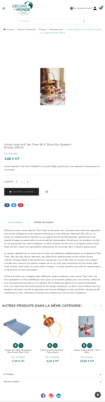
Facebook (7, 205)
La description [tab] (15, 222)
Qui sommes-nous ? (81, 8)
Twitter (14, 205)
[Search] (84, 21)
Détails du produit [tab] (43, 222)
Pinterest (20, 205)
